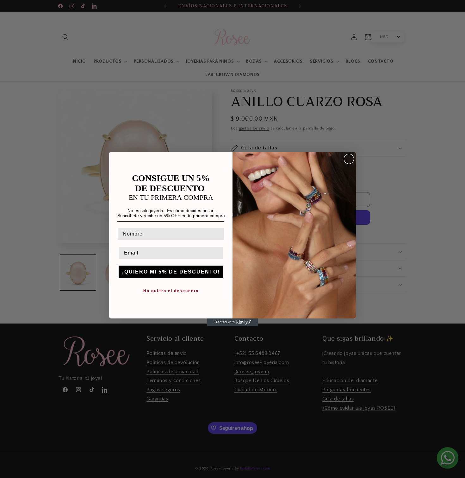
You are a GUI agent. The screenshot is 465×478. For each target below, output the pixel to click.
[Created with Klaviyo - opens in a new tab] (232, 322)
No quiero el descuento (171, 291)
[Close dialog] (348, 158)
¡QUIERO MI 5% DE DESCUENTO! (171, 271)
